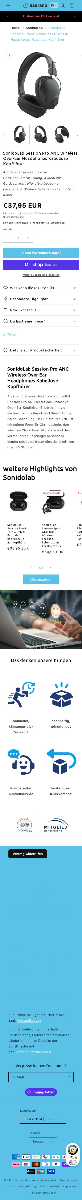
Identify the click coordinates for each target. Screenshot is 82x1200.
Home (15, 28)
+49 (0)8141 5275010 (33, 976)
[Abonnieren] (68, 1077)
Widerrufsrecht (69, 1180)
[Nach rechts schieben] (77, 135)
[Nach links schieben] (4, 135)
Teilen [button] (11, 334)
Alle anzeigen (41, 579)
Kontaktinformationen (43, 1192)
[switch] (73, 1162)
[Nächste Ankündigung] (74, 16)
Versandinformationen (33, 1052)
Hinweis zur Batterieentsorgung (34, 1005)
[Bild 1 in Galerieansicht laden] (19, 134)
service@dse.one (34, 982)
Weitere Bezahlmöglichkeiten (41, 274)
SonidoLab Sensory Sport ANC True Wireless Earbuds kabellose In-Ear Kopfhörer (51, 535)
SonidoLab (34, 28)
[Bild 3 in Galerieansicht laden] (62, 134)
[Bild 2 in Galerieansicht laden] (40, 134)
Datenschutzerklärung (22, 1186)
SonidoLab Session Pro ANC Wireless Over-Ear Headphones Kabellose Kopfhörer (39, 34)
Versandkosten (29, 1020)
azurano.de (21, 1179)
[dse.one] (50, 1179)
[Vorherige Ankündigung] (7, 16)
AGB (42, 1186)
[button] (8, 5)
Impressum (70, 1186)
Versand (27, 213)
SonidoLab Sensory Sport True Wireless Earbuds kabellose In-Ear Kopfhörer (17, 533)
